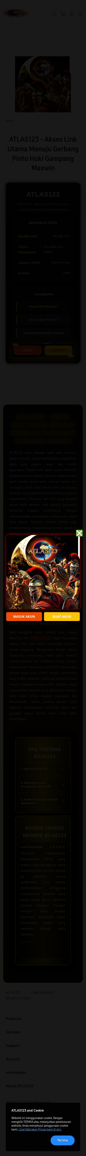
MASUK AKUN (24, 616)
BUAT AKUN (62, 616)
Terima (62, 1140)
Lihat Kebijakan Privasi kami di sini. (40, 1129)
